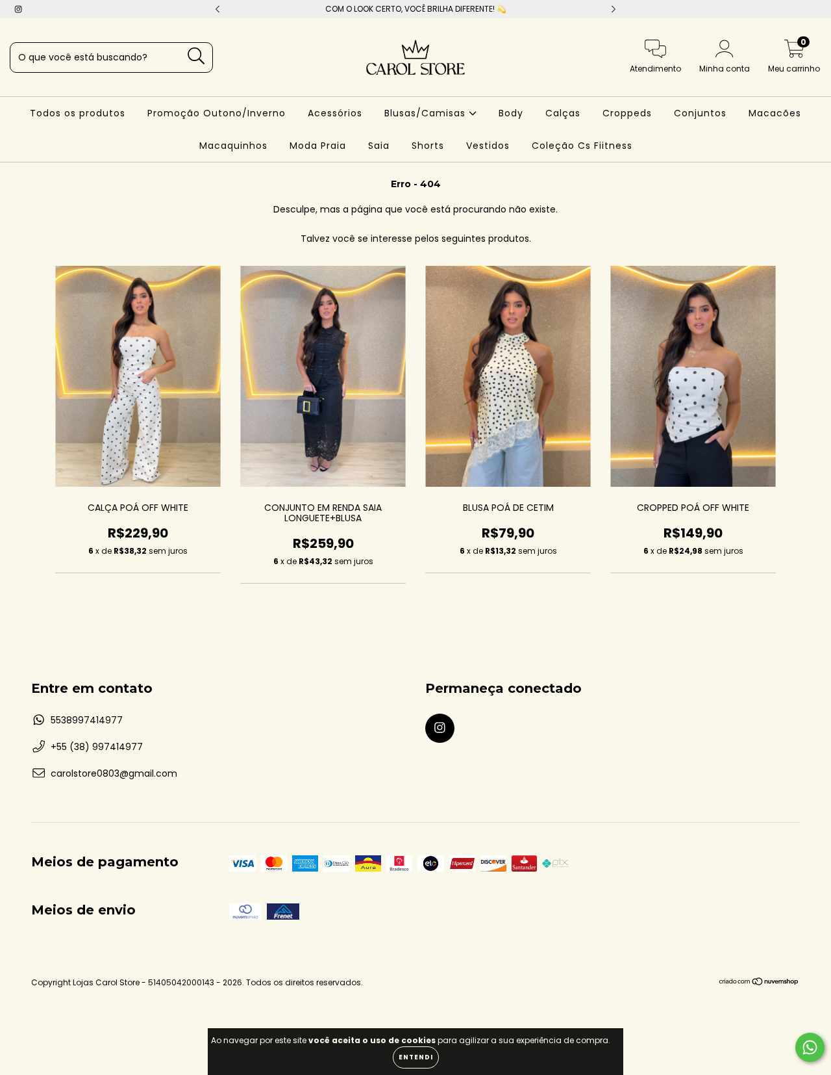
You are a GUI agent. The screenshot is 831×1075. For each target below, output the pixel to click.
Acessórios (335, 113)
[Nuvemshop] (759, 983)
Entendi (416, 1057)
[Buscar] (196, 56)
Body (511, 113)
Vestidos (488, 145)
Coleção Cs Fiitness (582, 145)
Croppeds (627, 113)
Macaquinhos (233, 145)
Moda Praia (318, 145)
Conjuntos (700, 113)
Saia (379, 145)
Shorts (428, 145)
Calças (562, 113)
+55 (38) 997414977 (97, 746)
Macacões (775, 113)
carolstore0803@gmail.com (114, 773)
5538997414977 (87, 720)
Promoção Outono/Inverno (216, 113)
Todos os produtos (77, 113)
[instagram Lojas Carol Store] (18, 9)
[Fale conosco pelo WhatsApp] (810, 1047)
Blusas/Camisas (426, 113)
